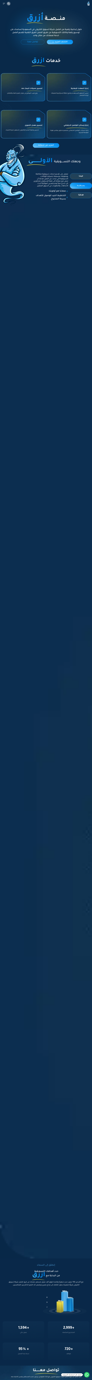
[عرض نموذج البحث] (9, 4)
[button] (86, 1374)
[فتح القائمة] (4, 3)
